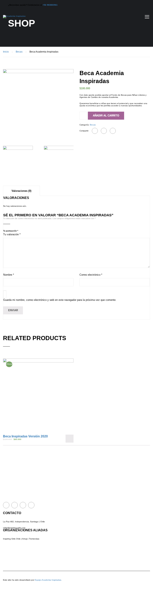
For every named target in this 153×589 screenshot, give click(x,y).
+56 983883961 (50, 5)
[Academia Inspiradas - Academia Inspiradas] (14, 18)
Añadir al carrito (106, 115)
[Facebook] (95, 131)
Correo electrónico (90, 274)
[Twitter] (104, 131)
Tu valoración (12, 234)
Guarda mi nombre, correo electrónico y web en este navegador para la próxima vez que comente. (59, 299)
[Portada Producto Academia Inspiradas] (38, 104)
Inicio (6, 51)
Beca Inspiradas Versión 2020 (25, 436)
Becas (19, 51)
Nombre (8, 274)
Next (78, 104)
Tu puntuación (10, 231)
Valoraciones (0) (21, 190)
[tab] (21, 191)
